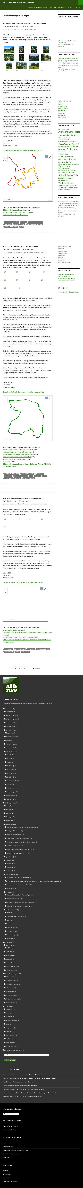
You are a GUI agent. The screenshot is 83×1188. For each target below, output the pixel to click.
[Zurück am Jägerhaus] (46, 73)
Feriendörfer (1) (10, 1016)
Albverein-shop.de (63, 108)
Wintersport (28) (10, 799)
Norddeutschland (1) (12, 924)
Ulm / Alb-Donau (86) (11, 874)
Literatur (61, 166)
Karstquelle (61, 162)
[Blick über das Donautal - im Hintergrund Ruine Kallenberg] (46, 49)
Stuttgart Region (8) (12, 935)
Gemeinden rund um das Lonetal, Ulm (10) (19, 885)
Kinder (68, 162)
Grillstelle (8, 476)
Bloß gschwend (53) (11, 715)
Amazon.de (61, 110)
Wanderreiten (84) (11, 795)
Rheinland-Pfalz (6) (12, 927)
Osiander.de (61, 115)
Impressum (6, 1178)
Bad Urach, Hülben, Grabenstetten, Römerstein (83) (22, 827)
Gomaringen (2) (11, 863)
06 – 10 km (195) (11, 769)
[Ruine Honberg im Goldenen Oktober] (46, 521)
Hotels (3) (8, 1024)
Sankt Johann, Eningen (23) (14, 846)
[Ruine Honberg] (9, 529)
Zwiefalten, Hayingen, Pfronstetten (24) (18, 853)
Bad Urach (71, 139)
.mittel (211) (10, 758)
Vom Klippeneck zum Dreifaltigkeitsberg (17, 457)
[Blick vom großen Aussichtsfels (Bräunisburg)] (22, 283)
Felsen (16, 224)
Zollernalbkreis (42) (11, 892)
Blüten (61, 144)
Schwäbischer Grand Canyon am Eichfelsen (18, 212)
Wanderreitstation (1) (12, 1046)
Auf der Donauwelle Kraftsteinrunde (19, 249)
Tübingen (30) (9, 860)
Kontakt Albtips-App (9, 1130)
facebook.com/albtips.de (66, 274)
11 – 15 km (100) (11, 773)
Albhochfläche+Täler (12, 222)
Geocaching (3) (10, 723)
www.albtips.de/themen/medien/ (68, 292)
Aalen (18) (8, 806)
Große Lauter (62, 151)
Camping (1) (9, 1013)
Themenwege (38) (11, 744)
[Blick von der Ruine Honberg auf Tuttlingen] (34, 521)
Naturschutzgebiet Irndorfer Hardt (15, 452)
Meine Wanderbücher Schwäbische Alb (15, 1150)
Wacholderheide (28, 478)
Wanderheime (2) (10, 1042)
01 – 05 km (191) (11, 766)
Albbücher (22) (9, 977)
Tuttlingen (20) (10, 871)
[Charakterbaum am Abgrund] (46, 65)
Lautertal (70, 164)
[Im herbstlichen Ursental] (46, 275)
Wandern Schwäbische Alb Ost (68, 58)
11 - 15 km (12, 246)
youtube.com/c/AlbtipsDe (66, 280)
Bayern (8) (9, 912)
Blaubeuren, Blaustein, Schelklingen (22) (18, 877)
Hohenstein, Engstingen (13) (15, 834)
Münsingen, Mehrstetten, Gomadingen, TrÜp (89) (21, 842)
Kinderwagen (9, 651)
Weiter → (36, 668)
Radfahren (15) (9, 740)
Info (69, 7)
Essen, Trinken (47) (11, 945)
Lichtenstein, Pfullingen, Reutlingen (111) (19, 838)
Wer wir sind (7, 1174)
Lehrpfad (76, 164)
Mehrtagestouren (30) (12, 730)
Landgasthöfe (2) (10, 1028)
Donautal (8, 224)
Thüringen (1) (10, 938)
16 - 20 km (12, 23)
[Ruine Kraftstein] (22, 291)
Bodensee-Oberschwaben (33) (16, 916)
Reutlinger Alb (63, 172)
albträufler (19, 29)
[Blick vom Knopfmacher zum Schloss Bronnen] (22, 73)
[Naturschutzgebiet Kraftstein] (34, 283)
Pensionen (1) (9, 1031)
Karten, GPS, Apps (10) (12, 984)
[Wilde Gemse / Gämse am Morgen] (9, 57)
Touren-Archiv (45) (11, 748)
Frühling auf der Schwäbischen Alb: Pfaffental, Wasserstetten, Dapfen (33, 1078)
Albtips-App (62, 42)
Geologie (26, 23)
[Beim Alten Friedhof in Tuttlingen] (9, 521)
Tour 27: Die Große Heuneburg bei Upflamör (30, 1089)
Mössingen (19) (11, 867)
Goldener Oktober (28, 473)
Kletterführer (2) (10, 988)
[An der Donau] (46, 57)
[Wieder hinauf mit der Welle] (9, 65)
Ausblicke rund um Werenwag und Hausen (17, 454)
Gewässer (74, 143)
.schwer (6, 23)
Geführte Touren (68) (12, 719)
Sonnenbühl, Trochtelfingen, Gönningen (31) (20, 849)
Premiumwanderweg (11, 226)
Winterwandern (63, 189)
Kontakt (77, 7)
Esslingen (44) (9, 813)
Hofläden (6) (10, 948)
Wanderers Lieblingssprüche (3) (14, 1050)
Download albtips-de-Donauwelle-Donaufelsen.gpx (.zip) (23, 150)
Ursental (18, 478)
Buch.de (60, 112)
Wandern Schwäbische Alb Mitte (68, 202)
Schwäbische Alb (68, 175)
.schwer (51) (10, 762)
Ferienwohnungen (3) (12, 1020)
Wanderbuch (63, 185)
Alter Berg (6, 461)
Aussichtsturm (20, 649)
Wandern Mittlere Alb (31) (13, 999)
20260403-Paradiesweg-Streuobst (38, 7)
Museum (67, 166)
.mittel (5, 246)
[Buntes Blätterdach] (9, 283)
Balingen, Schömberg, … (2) (14, 899)
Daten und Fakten (8, 1146)
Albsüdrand (8, 649)
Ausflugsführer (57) (11, 980)
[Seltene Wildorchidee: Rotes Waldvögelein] (22, 57)
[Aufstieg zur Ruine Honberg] (22, 521)
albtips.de (61, 103)
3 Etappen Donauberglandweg (13, 210)
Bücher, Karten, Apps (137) (12, 974)
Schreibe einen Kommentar (37, 252)
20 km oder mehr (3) (12, 781)
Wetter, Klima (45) (11, 970)
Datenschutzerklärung (10, 1181)
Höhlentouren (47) (11, 726)
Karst (74, 159)
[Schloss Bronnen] (34, 49)
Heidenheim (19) (10, 820)
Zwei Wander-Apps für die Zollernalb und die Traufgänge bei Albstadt (34, 1093)
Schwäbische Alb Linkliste (11, 1154)
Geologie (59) (9, 959)
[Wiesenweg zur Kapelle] (34, 65)
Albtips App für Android (57, 7)
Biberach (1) (9, 809)
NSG (31, 476)
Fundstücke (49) (10, 955)
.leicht (5, 498)
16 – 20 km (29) (11, 777)
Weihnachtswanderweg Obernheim (23, 1082)
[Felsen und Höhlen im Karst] (22, 49)
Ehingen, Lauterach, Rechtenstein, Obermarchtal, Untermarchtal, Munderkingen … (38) (33, 881)
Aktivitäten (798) (9, 709)
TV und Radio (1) (10, 991)
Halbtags (18, 246)
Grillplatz (39, 473)
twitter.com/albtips (64, 276)
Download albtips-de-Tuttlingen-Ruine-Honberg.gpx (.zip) (23, 582)
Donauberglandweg (35, 222)
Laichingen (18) (11, 888)
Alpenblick (68, 138)
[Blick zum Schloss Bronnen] (34, 57)
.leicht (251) (10, 755)
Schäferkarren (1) (10, 1039)
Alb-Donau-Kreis (63, 129)
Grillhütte (74, 146)
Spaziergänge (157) (12, 792)
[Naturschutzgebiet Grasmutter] (9, 275)
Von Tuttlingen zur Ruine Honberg (15, 459)
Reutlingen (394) (10, 824)
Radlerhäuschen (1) (11, 1035)
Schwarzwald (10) (11, 931)
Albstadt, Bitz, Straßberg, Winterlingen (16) (20, 895)
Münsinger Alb (64, 168)
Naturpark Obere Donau (35, 224)
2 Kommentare (31, 29)
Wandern (43, 23)
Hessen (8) (9, 920)
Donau (24, 222)
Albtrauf (72, 135)
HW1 (60, 159)
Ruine (22, 226)
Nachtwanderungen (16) (13, 736)
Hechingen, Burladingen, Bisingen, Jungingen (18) (21, 902)
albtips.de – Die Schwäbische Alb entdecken (19, 2)
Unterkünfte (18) (9, 1006)
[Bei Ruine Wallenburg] (34, 275)
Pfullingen (73, 170)
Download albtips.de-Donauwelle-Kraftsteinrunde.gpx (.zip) (24, 392)
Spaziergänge (20, 498)
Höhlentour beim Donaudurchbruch (15, 215)
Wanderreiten (72, 187)
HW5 (64, 159)
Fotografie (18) (9, 951)
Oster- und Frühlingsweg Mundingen (31, 1075)
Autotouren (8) (10, 711)
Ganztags (19, 23)
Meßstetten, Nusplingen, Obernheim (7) (19, 906)
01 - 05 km (11, 498)
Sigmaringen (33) (10, 857)
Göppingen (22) (10, 817)
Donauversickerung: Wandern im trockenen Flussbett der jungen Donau (27, 632)
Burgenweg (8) (10, 733)
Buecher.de (61, 113)
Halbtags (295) (10, 788)
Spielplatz (62, 178)
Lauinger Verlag (62, 106)
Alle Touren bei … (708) (11, 803)
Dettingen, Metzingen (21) (14, 831)
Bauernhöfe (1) (10, 1009)
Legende (6, 1157)
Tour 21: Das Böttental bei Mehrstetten (29, 1096)
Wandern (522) (11, 752)
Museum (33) (9, 963)
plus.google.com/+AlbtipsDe (67, 278)
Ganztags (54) (10, 784)
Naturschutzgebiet (21, 476)
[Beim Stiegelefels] (9, 73)
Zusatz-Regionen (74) (12, 910)
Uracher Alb (63, 180)
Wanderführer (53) (11, 995)
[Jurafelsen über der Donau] (22, 65)
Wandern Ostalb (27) (11, 1003)
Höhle (23, 224)
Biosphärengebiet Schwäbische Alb (67, 141)
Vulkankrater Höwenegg (11, 630)
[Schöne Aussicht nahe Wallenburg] (22, 275)
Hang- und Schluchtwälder (65, 155)
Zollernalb (72, 189)
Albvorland (61, 138)
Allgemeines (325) (9, 942)
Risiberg (37, 476)
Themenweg (69, 178)
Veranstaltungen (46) (12, 966)
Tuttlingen (35, 23)
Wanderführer (72, 185)
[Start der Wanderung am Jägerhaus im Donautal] (9, 49)
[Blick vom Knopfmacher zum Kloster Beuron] (34, 73)
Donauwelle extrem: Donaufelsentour (19, 26)
